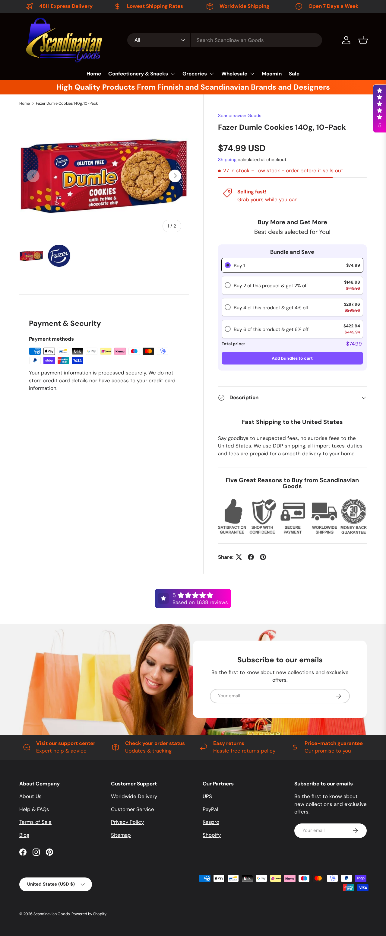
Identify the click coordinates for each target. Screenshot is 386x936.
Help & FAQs (34, 809)
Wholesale (234, 73)
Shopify (212, 835)
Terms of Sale (35, 822)
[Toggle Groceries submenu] (211, 73)
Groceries (194, 73)
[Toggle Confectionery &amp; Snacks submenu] (172, 73)
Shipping (227, 160)
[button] (363, 40)
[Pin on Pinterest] (263, 557)
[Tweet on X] (239, 557)
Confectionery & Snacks (138, 73)
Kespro (211, 822)
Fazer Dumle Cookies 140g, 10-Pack (67, 103)
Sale (294, 73)
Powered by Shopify (88, 913)
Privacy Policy (127, 822)
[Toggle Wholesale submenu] (252, 73)
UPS (207, 796)
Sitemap (121, 835)
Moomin (272, 73)
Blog (24, 835)
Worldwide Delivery (134, 796)
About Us (30, 796)
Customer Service (132, 809)
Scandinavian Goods (239, 116)
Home (94, 73)
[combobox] (224, 40)
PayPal (210, 809)
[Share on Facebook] (251, 557)
